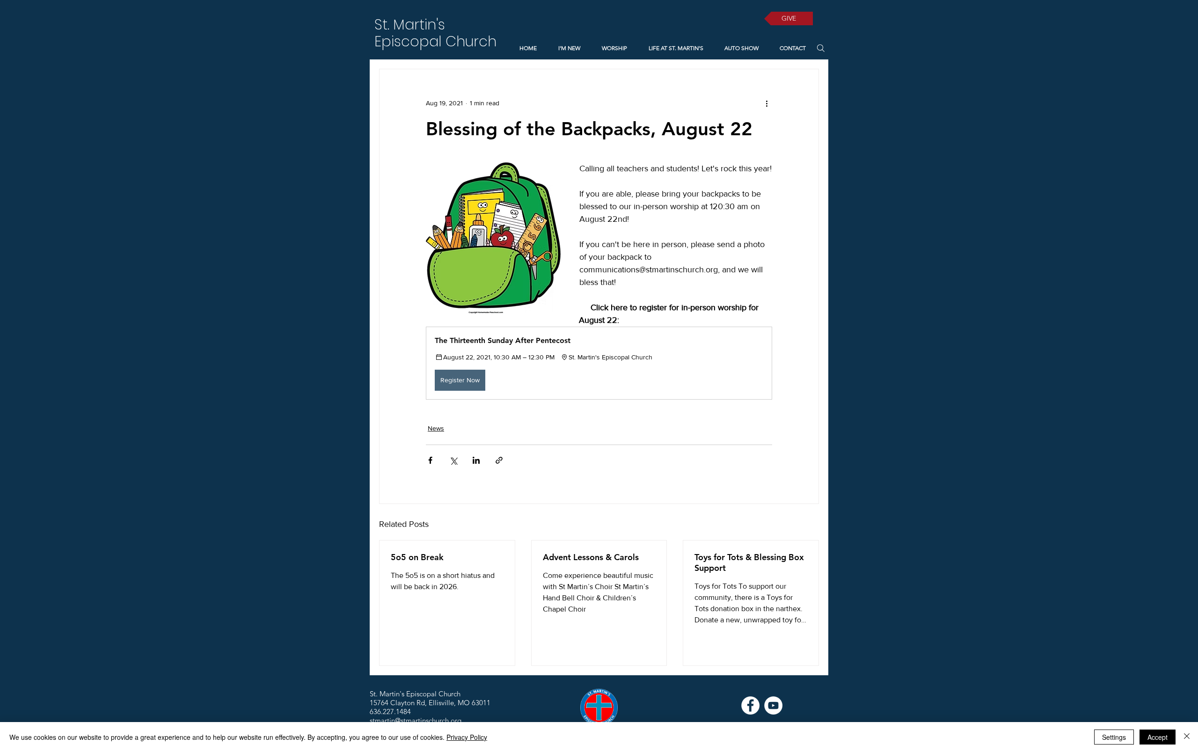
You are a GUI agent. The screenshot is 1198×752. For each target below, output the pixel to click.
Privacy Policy (466, 737)
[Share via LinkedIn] (476, 460)
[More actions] (766, 103)
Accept (1157, 737)
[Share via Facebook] (430, 460)
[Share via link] (499, 460)
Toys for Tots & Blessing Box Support (749, 562)
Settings (1114, 737)
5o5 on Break (417, 557)
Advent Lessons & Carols (591, 557)
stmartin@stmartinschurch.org (415, 720)
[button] (599, 363)
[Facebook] (750, 705)
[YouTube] (773, 705)
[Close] (1186, 737)
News (436, 428)
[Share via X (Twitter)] (453, 460)
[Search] (820, 48)
